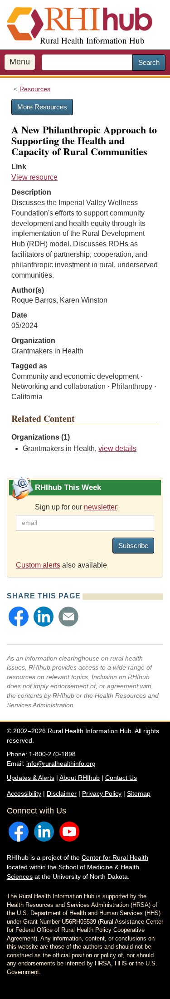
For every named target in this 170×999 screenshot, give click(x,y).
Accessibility (24, 793)
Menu (20, 61)
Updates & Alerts (30, 777)
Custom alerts (38, 565)
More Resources (42, 107)
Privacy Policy (101, 793)
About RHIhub (79, 777)
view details (117, 448)
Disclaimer (62, 793)
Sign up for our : (77, 507)
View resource (34, 177)
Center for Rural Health (115, 857)
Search (149, 62)
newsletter (100, 507)
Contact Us (121, 777)
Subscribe (133, 545)
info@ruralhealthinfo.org (61, 763)
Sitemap (139, 793)
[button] (18, 616)
